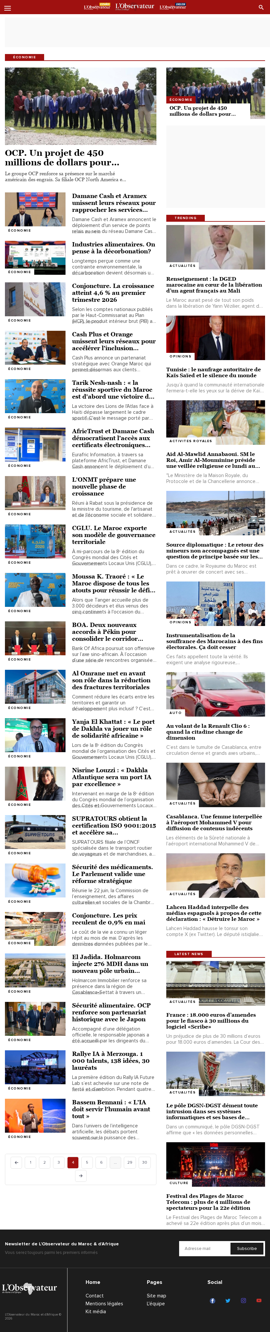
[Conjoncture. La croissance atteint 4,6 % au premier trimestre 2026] (35, 299)
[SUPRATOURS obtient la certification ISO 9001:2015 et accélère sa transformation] (35, 832)
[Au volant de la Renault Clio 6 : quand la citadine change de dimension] (215, 694)
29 (129, 1162)
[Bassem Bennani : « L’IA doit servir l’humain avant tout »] (35, 1116)
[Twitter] (229, 1301)
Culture (179, 1183)
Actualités (183, 266)
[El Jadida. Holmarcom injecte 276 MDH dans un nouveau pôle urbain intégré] (35, 970)
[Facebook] (213, 1301)
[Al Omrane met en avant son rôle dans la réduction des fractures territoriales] (35, 687)
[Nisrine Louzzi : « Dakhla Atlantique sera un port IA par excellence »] (35, 784)
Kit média (96, 1312)
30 (144, 1162)
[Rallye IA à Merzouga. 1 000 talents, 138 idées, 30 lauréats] (35, 1067)
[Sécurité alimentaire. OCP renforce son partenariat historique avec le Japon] (35, 1019)
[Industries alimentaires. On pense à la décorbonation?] (35, 258)
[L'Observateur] (97, 8)
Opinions (180, 356)
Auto (176, 713)
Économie (19, 231)
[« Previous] (16, 1163)
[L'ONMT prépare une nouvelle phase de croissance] (35, 493)
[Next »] (81, 1176)
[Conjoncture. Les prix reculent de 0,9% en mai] (35, 929)
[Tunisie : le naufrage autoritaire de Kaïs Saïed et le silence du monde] (215, 338)
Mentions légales (104, 1304)
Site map (156, 1296)
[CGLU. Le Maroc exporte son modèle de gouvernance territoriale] (35, 541)
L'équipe (156, 1304)
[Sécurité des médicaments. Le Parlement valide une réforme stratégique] (35, 880)
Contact (95, 1296)
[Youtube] (260, 1301)
